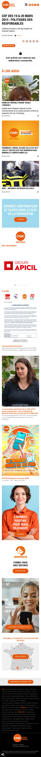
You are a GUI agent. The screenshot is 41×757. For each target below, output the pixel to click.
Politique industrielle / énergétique (11, 703)
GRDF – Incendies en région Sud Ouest (18, 189)
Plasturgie (11, 712)
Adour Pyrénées (30, 712)
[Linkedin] (30, 5)
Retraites (12, 705)
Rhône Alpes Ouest (26, 728)
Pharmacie (5, 712)
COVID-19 (4, 694)
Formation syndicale (33, 698)
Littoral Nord (29, 723)
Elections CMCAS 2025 (31, 696)
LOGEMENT (23, 700)
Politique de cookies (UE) (20, 746)
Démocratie (11, 694)
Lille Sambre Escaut (20, 723)
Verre (16, 712)
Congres (34, 691)
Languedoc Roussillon (8, 723)
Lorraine (36, 723)
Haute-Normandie (16, 721)
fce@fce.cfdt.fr (31, 753)
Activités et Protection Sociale (13, 689)
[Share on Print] (37, 41)
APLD (23, 689)
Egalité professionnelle (18, 696)
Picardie (28, 725)
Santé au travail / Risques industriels (26, 705)
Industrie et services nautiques (13, 709)
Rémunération (6, 705)
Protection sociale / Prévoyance (29, 703)
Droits (3, 696)
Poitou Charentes (6, 728)
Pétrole (32, 709)
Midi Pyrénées (13, 725)
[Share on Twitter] (26, 41)
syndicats (21, 712)
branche (23, 707)
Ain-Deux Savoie (6, 714)
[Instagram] (38, 5)
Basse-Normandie (18, 716)
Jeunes (17, 700)
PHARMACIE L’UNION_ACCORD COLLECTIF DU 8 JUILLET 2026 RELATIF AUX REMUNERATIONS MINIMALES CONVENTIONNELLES (20, 150)
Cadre (27, 689)
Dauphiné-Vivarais (30, 719)
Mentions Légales (18, 744)
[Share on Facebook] (23, 41)
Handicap (11, 700)
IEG (3, 709)
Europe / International (21, 698)
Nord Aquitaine (22, 725)
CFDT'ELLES (32, 689)
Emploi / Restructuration (8, 698)
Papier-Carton (25, 709)
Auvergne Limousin (7, 716)
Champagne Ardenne (18, 719)
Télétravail (4, 707)
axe (3, 689)
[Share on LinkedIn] (30, 41)
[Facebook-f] (35, 5)
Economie (8, 696)
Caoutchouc (30, 707)
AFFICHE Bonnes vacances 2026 (15, 478)
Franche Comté (6, 721)
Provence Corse (16, 728)
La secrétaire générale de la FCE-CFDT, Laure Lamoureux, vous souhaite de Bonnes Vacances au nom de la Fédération (20, 411)
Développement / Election (22, 694)
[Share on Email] (33, 41)
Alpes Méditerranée (16, 714)
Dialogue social (8, 45)
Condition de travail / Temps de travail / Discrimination (16, 691)
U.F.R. (17, 730)
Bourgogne (27, 716)
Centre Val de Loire (7, 719)
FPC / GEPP (5, 700)
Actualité (18, 35)
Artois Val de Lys (31, 714)
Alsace (24, 714)
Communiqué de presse (12, 346)
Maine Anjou (5, 725)
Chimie (36, 707)
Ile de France (24, 721)
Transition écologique (14, 707)
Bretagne (33, 716)
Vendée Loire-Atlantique (8, 730)
